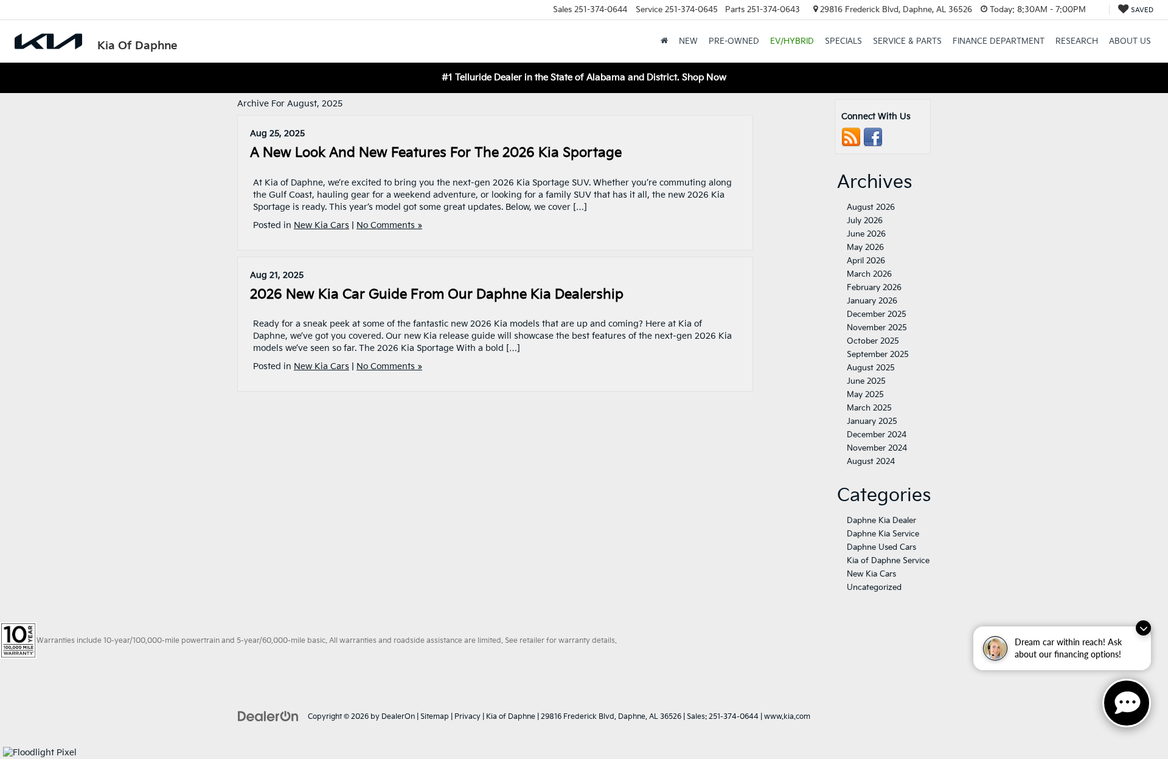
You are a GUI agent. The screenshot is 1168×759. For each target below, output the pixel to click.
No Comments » (389, 225)
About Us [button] (1130, 41)
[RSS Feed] (851, 137)
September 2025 (878, 354)
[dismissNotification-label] (1143, 628)
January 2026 (872, 301)
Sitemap (434, 716)
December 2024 (876, 435)
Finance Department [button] (999, 41)
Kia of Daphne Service (888, 561)
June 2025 (866, 381)
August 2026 (871, 207)
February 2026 (874, 288)
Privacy (467, 716)
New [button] (688, 41)
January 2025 (872, 421)
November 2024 (877, 448)
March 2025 (869, 408)
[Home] (664, 41)
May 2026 (865, 247)
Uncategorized (874, 587)
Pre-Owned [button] (734, 41)
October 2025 (873, 341)
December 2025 (876, 314)
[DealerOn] (268, 716)
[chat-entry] (1126, 703)
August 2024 (871, 461)
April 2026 (866, 261)
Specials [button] (843, 41)
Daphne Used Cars (881, 547)
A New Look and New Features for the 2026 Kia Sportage (436, 153)
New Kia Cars (321, 225)
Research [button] (1076, 41)
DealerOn (398, 716)
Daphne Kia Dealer (881, 520)
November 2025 (877, 328)
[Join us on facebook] (873, 137)
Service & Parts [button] (907, 41)
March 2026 (869, 274)
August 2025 (871, 368)
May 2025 (865, 395)
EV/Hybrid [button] (792, 41)
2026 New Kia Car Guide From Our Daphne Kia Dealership (437, 294)
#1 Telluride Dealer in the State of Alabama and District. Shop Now (584, 77)
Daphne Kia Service (883, 534)
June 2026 (866, 234)
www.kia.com (787, 716)
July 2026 (865, 221)
